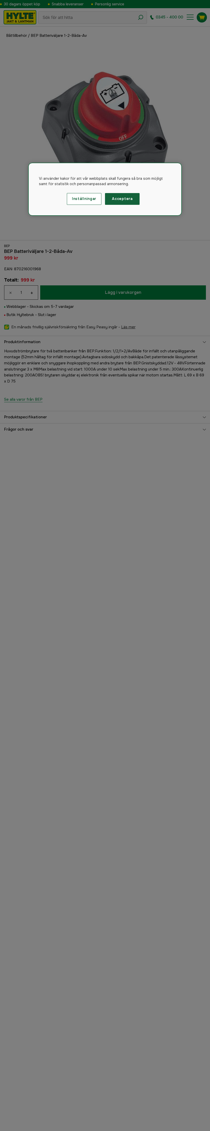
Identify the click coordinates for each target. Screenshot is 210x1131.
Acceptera (122, 198)
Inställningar (84, 198)
